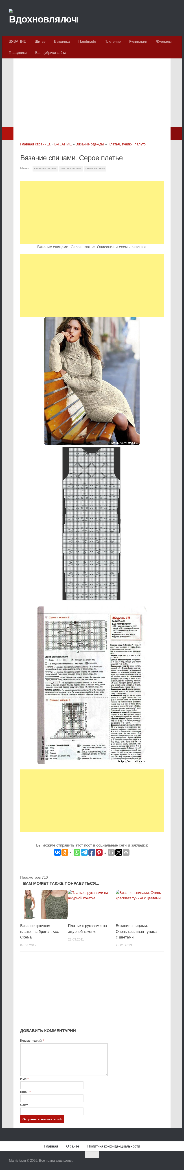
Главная (51, 1146)
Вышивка (62, 41)
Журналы (164, 41)
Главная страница (35, 144)
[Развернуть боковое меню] (7, 133)
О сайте (72, 1146)
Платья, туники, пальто (127, 144)
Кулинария (138, 41)
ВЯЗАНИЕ (17, 41)
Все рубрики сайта (50, 53)
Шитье (40, 41)
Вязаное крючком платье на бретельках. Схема (39, 931)
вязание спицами (45, 168)
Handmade (87, 41)
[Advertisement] (92, 95)
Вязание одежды (90, 144)
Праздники (18, 53)
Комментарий (32, 1040)
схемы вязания (95, 168)
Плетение (113, 41)
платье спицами (71, 168)
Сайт (24, 1105)
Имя (24, 1079)
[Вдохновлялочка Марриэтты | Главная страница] (43, 18)
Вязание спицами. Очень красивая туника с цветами (136, 931)
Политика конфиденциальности (113, 1146)
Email (25, 1092)
